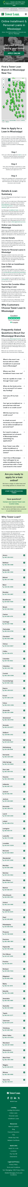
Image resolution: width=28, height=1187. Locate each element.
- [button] (3, 82)
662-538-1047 (8, 882)
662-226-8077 (8, 727)
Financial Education (13, 1132)
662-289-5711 (8, 808)
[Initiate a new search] (9, 79)
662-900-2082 (9, 705)
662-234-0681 (8, 904)
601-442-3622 (8, 875)
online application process (18, 222)
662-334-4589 (8, 712)
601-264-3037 (8, 742)
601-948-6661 (8, 801)
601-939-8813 (8, 919)
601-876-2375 (8, 1022)
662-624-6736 (8, 631)
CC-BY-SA (23, 120)
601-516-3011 (8, 963)
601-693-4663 (8, 867)
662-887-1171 (8, 786)
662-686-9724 (8, 823)
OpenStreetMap (13, 120)
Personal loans (5, 204)
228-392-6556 (8, 587)
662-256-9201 (8, 557)
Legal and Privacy (13, 1162)
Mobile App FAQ (13, 1137)
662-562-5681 (8, 1000)
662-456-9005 (9, 779)
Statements (13, 1157)
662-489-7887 (8, 941)
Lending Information (13, 1110)
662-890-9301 (8, 897)
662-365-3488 (8, 564)
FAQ (13, 1135)
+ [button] (3, 79)
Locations (13, 1151)
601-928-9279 (8, 1067)
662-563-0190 (8, 572)
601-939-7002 (8, 971)
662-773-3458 (8, 838)
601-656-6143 (8, 926)
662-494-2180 (8, 1059)
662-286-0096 (9, 675)
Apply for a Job (13, 1148)
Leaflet (3, 120)
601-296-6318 (8, 749)
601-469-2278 (8, 697)
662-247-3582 (8, 579)
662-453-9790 (8, 720)
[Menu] (25, 14)
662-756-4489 (8, 993)
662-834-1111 (8, 830)
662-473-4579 (8, 1037)
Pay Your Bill (13, 1154)
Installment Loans (13, 1118)
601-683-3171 (8, 890)
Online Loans (13, 1113)
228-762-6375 (8, 912)
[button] (3, 87)
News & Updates (13, 1126)
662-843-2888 (8, 638)
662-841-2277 (8, 1015)
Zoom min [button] (3, 84)
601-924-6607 (8, 646)
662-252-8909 (8, 764)
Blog (13, 1129)
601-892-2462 (8, 683)
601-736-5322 (8, 661)
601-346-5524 (8, 609)
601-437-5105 (8, 956)
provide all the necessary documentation (15, 272)
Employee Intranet (22, 8)
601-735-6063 (8, 1052)
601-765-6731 (8, 653)
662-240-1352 (8, 668)
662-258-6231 (8, 690)
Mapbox (7, 121)
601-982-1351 (8, 794)
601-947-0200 (9, 845)
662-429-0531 (8, 757)
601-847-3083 (8, 860)
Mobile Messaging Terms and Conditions (13, 1174)
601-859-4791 (8, 616)
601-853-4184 (8, 978)
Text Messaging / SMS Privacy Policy (13, 1170)
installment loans (13, 210)
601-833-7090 (8, 601)
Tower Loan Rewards (14, 10)
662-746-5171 (8, 1082)
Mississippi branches (16, 339)
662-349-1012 (8, 771)
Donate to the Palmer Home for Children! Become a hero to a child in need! (14, 3)
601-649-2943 (8, 816)
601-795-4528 (8, 949)
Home (3, 32)
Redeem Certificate (13, 1140)
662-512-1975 (8, 986)
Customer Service (6, 8)
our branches (5, 279)
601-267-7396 (8, 624)
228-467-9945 (8, 1045)
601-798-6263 (8, 934)
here (20, 154)
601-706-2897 (8, 594)
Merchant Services (14, 8)
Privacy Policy (13, 1164)
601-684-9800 (9, 853)
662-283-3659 (8, 1074)
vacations (4, 207)
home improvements (7, 205)
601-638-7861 (8, 1030)
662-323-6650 (8, 1008)
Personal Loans (13, 1116)
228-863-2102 (8, 734)
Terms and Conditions (13, 1167)
